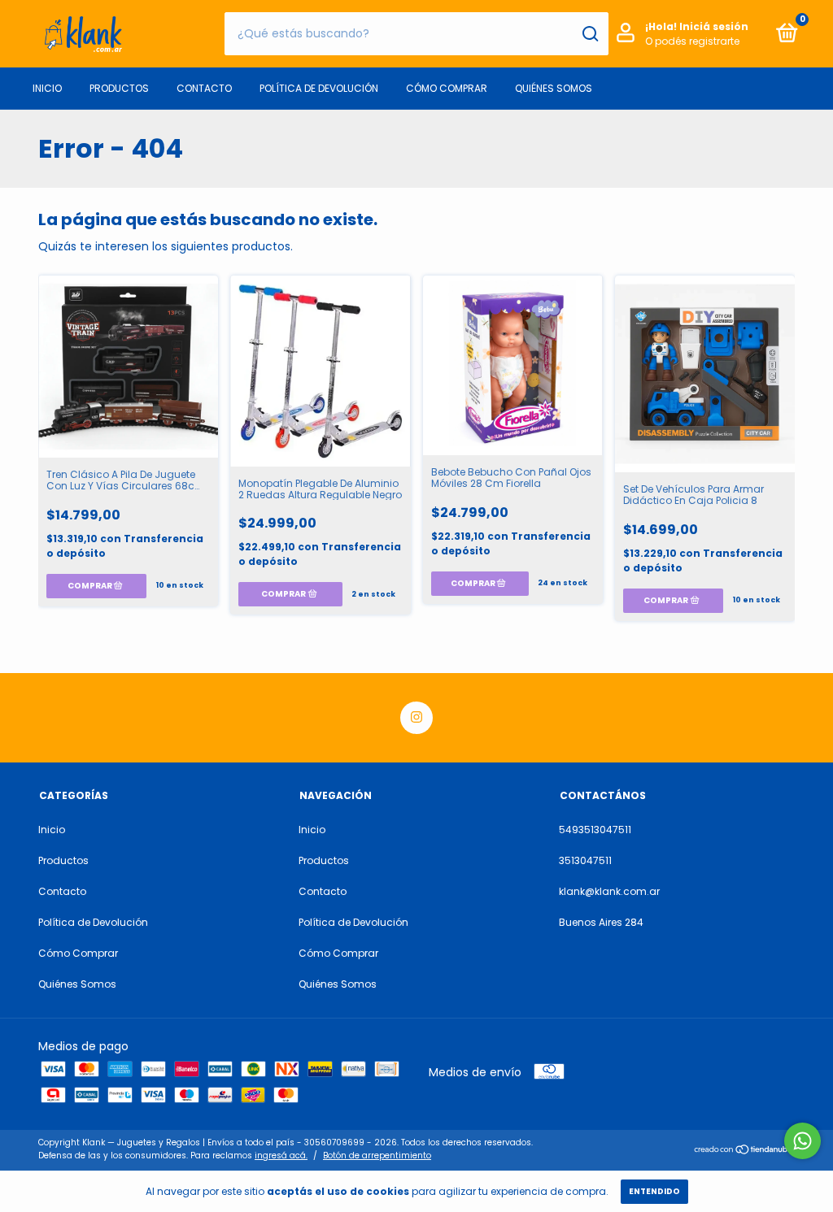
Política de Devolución (318, 88)
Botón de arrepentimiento (377, 1155)
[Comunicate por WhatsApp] (802, 1141)
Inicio (47, 88)
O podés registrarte (692, 41)
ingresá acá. (281, 1155)
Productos (119, 88)
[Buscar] (589, 34)
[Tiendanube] (744, 1151)
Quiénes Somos (553, 88)
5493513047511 (595, 829)
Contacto (204, 88)
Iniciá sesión (713, 26)
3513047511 (585, 860)
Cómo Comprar (446, 88)
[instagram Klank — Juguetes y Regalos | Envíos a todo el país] (416, 718)
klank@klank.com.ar (609, 891)
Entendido (654, 1191)
